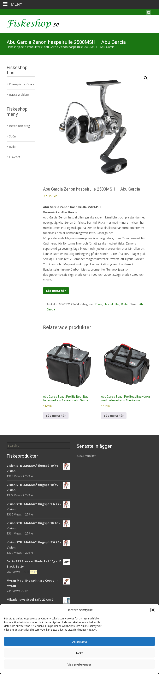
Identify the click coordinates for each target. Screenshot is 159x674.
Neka (79, 653)
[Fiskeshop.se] (29, 23)
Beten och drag (19, 126)
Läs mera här (56, 291)
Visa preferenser (79, 664)
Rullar (125, 304)
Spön (12, 136)
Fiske (98, 304)
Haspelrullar (111, 304)
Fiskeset (14, 157)
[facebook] (148, 13)
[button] (153, 610)
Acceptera (79, 641)
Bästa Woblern (19, 95)
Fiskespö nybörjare (22, 84)
